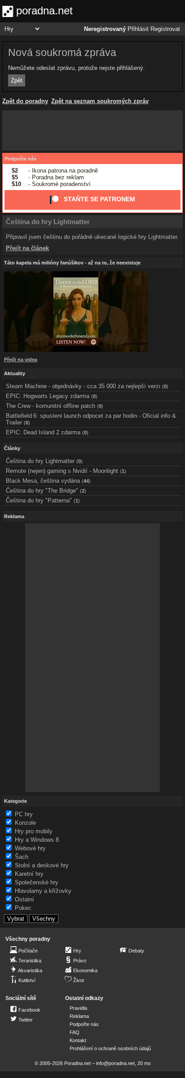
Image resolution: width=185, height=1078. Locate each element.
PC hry (24, 814)
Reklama (79, 1016)
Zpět (16, 80)
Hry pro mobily (34, 831)
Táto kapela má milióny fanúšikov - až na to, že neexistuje (72, 262)
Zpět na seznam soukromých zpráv (100, 101)
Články (12, 448)
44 (86, 481)
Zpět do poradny (25, 101)
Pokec (23, 908)
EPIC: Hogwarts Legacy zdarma (47, 396)
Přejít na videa (20, 359)
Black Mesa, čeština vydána (43, 480)
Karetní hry (29, 873)
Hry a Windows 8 (37, 839)
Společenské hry (36, 882)
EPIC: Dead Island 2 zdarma (43, 432)
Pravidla (78, 1008)
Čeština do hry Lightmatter (48, 221)
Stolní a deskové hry (42, 865)
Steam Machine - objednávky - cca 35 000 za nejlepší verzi (83, 386)
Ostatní (24, 899)
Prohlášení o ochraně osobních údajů (110, 1048)
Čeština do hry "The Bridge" (42, 490)
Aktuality (14, 373)
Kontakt (78, 1040)
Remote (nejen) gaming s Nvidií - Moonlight (62, 471)
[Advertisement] (92, 130)
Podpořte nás (20, 158)
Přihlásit (138, 29)
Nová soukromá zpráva (62, 52)
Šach (21, 856)
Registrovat (165, 29)
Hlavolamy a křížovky (43, 891)
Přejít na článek (27, 248)
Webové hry (30, 848)
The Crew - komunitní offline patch (50, 406)
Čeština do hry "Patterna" (39, 500)
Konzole (25, 822)
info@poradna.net (115, 1063)
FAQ (74, 1032)
